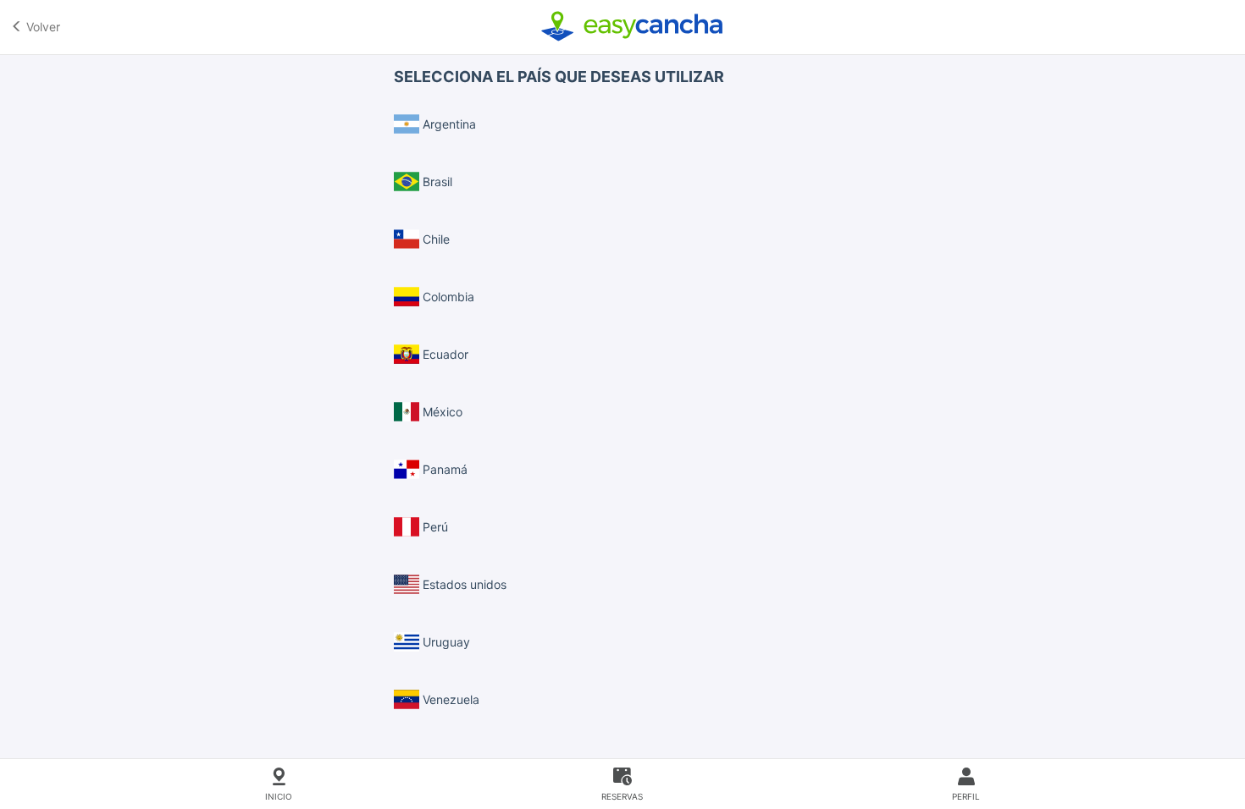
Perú (433, 527)
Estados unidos (462, 584)
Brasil (435, 181)
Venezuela (449, 699)
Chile (434, 239)
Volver (41, 26)
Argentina (447, 124)
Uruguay (444, 642)
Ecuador (443, 354)
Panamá (443, 469)
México (440, 411)
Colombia (446, 296)
